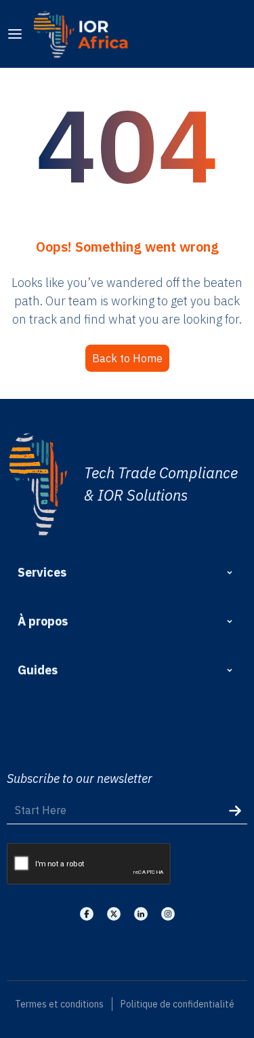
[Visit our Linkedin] (141, 914)
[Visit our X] (114, 914)
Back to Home (127, 358)
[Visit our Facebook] (86, 914)
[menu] (15, 34)
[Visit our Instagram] (168, 914)
